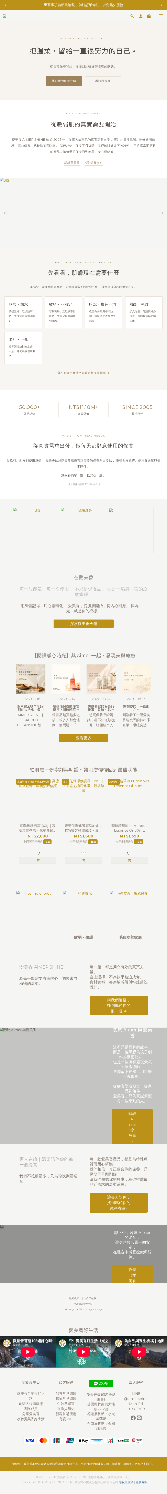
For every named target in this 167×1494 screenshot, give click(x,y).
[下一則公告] (162, 5)
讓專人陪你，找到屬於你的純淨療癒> (118, 1203)
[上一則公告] (5, 5)
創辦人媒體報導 (31, 1404)
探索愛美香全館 (83, 623)
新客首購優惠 (66, 1414)
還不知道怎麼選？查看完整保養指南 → (83, 373)
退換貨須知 (66, 1409)
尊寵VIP (65, 1419)
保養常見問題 (66, 1394)
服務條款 (141, 1482)
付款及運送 (66, 1404)
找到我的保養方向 (64, 81)
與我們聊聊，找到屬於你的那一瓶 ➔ (118, 1005)
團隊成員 (31, 1409)
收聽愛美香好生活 (31, 1419)
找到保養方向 (94, 162)
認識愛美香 (71, 162)
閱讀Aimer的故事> (132, 1127)
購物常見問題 (66, 1399)
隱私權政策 (126, 1482)
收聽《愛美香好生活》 (132, 1280)
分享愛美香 (31, 1414)
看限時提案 (103, 81)
